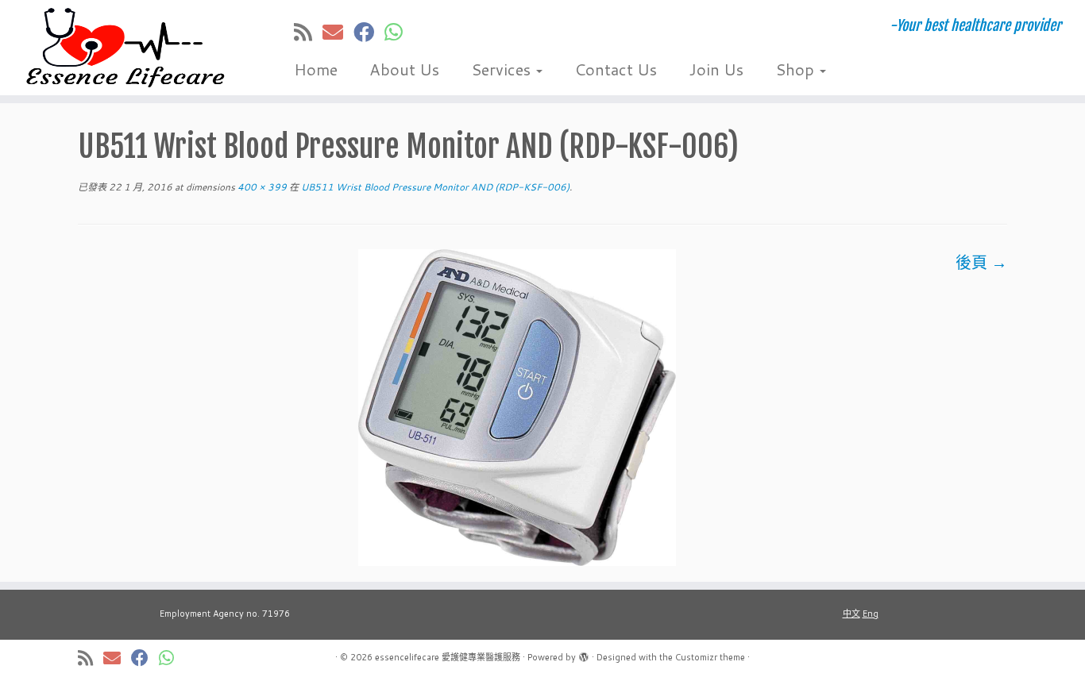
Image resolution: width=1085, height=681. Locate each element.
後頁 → (981, 262)
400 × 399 (261, 187)
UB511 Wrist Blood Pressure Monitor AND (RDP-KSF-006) (434, 187)
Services (503, 69)
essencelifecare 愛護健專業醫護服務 (447, 657)
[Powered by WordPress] (583, 654)
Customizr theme (710, 657)
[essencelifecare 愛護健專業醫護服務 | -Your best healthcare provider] (125, 47)
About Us (404, 69)
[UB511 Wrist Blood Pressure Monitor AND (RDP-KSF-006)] (517, 405)
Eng (870, 613)
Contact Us (615, 69)
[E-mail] (337, 31)
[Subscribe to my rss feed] (308, 31)
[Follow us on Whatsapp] (398, 31)
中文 (851, 613)
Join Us (716, 69)
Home (316, 69)
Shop (796, 69)
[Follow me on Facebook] (368, 31)
